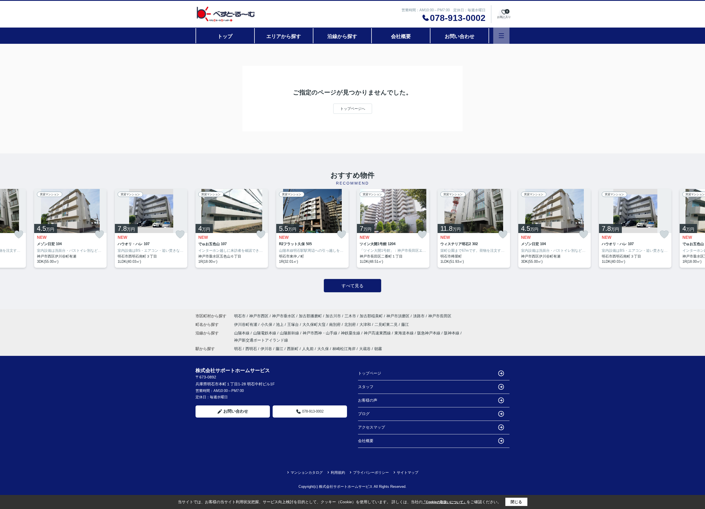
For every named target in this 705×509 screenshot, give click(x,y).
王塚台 (293, 324)
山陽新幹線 (290, 333)
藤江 (405, 324)
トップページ (369, 373)
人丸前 (308, 348)
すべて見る (352, 285)
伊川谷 (266, 348)
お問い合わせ (459, 36)
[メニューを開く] (501, 35)
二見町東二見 (387, 324)
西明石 (251, 348)
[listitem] (231, 228)
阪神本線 (452, 333)
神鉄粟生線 (351, 333)
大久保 (323, 348)
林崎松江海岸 (344, 348)
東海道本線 (404, 333)
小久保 (267, 324)
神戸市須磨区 (398, 316)
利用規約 (338, 472)
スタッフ (365, 387)
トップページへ (352, 109)
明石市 (240, 316)
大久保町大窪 (314, 324)
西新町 (293, 348)
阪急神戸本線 (429, 333)
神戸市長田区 (439, 316)
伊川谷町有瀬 (246, 324)
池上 (280, 324)
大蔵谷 (365, 348)
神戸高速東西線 (378, 333)
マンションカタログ (307, 472)
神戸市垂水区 (283, 316)
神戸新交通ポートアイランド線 (261, 340)
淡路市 (419, 316)
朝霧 (378, 348)
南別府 (335, 324)
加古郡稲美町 (371, 316)
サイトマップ (407, 472)
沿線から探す (342, 36)
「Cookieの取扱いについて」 (444, 502)
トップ (225, 36)
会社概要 (401, 36)
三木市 (350, 316)
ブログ (364, 413)
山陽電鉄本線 (265, 333)
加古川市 (333, 316)
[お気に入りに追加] (18, 234)
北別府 (350, 324)
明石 (238, 348)
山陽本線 (242, 333)
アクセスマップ (371, 427)
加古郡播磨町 (310, 316)
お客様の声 (367, 400)
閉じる (516, 502)
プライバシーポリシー (371, 472)
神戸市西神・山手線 (320, 333)
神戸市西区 (259, 316)
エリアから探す (283, 36)
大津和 (365, 324)
